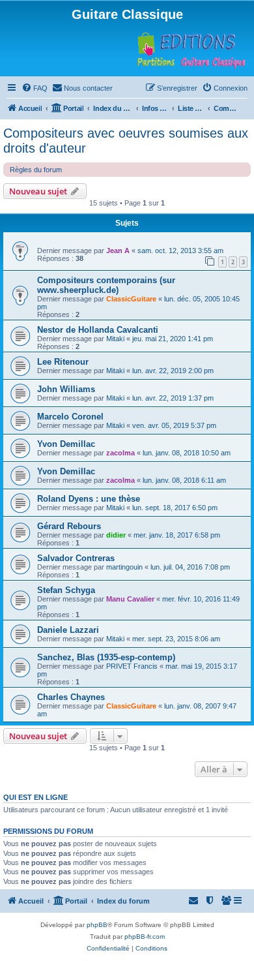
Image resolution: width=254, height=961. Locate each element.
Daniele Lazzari (68, 630)
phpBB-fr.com (144, 936)
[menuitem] (34, 88)
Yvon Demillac (66, 444)
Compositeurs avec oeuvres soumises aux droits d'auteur (125, 140)
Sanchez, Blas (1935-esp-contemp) (106, 657)
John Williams (66, 389)
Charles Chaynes (71, 697)
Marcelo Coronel (70, 416)
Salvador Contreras (76, 558)
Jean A (118, 250)
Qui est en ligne (35, 797)
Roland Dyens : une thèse (88, 499)
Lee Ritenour (63, 362)
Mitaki (115, 339)
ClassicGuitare (131, 299)
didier (116, 535)
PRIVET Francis (132, 666)
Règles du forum (36, 170)
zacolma (120, 453)
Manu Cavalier (130, 599)
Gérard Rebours (69, 526)
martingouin (124, 567)
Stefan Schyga (66, 590)
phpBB (97, 924)
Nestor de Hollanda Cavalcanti (97, 330)
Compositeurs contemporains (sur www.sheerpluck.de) (106, 285)
